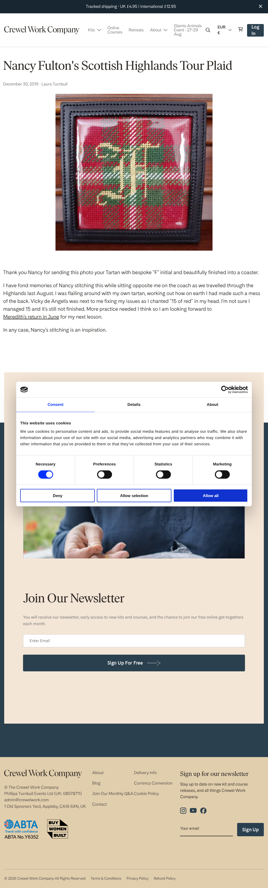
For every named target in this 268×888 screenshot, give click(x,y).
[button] (208, 30)
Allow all (211, 495)
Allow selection (134, 495)
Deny (57, 495)
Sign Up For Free (125, 663)
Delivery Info (145, 772)
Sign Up (250, 829)
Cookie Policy (146, 793)
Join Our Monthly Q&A (112, 793)
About (98, 772)
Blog (96, 783)
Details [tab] (134, 404)
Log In (257, 30)
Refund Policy (164, 879)
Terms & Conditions (106, 879)
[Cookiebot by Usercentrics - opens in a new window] (225, 390)
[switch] (104, 474)
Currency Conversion (153, 783)
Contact (99, 804)
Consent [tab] (56, 404)
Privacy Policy (137, 879)
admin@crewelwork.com (26, 799)
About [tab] (212, 404)
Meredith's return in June (31, 317)
